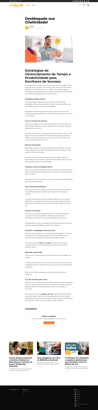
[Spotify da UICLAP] (88, 1)
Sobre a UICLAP (13, 1)
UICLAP (31, 26)
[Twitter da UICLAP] (83, 1)
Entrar (84, 5)
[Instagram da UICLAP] (73, 1)
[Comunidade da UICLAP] (86, 1)
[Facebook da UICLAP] (77, 1)
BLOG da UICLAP (12, 389)
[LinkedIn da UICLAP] (79, 1)
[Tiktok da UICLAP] (84, 1)
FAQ (20, 1)
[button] (80, 5)
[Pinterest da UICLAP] (81, 1)
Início (28, 5)
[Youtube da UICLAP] (75, 1)
